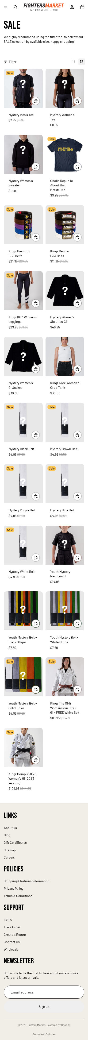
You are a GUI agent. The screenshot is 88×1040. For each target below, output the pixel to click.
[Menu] (5, 7)
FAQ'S (8, 920)
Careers (9, 857)
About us (10, 828)
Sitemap (10, 850)
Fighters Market (36, 1024)
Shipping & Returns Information (27, 881)
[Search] (15, 7)
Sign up (44, 1007)
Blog (7, 835)
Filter (12, 62)
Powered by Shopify (58, 1024)
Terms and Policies (44, 1034)
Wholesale (11, 949)
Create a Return (15, 934)
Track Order (12, 927)
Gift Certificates (15, 842)
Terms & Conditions (18, 896)
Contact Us (12, 942)
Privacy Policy (13, 888)
